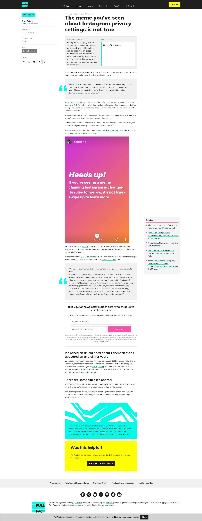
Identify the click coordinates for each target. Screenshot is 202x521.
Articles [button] (65, 6)
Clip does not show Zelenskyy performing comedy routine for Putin (161, 253)
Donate (174, 4)
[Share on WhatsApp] (44, 62)
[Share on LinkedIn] (39, 62)
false (101, 434)
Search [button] (131, 6)
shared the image (111, 102)
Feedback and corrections (123, 483)
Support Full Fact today (101, 463)
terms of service (109, 260)
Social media (29, 51)
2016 (94, 367)
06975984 (109, 503)
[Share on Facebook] (24, 62)
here (103, 432)
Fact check (28, 15)
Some (77, 108)
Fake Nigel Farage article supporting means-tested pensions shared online (163, 235)
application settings (88, 372)
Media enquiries (146, 483)
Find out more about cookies (126, 517)
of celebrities (79, 102)
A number (69, 102)
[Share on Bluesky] (34, 62)
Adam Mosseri (112, 130)
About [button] (116, 6)
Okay (144, 517)
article (85, 247)
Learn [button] (90, 6)
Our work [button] (103, 6)
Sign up (119, 329)
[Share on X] (29, 62)
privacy (72, 372)
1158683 (78, 503)
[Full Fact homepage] (25, 4)
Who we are (54, 483)
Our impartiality (100, 483)
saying (101, 367)
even (82, 108)
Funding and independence (77, 483)
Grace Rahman (28, 21)
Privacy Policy (103, 341)
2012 (114, 361)
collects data (88, 257)
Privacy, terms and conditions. (103, 505)
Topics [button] (78, 6)
